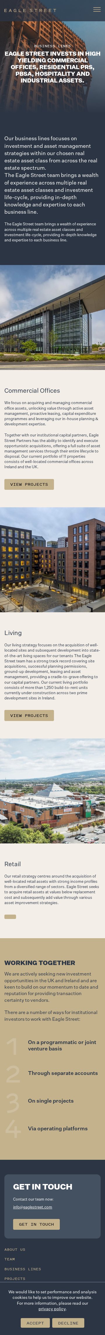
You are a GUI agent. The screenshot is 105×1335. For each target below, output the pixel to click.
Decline (68, 1323)
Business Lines (22, 1269)
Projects (14, 1278)
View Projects (29, 484)
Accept (35, 1323)
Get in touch (36, 1224)
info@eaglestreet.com (32, 1207)
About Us (14, 1249)
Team (9, 1259)
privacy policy (52, 1309)
